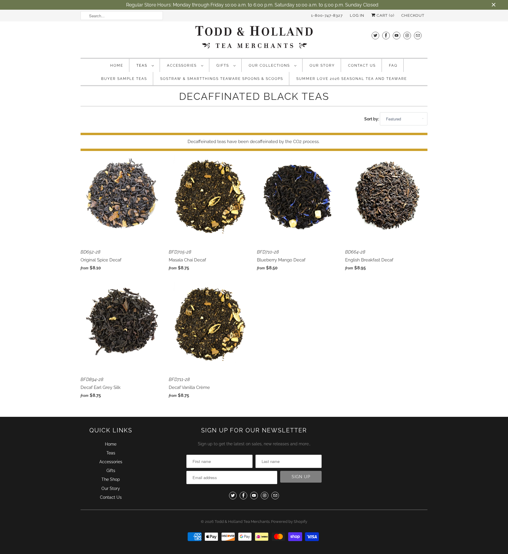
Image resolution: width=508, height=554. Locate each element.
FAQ (393, 65)
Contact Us (362, 65)
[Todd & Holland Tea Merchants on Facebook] (386, 35)
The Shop (110, 479)
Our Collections (270, 65)
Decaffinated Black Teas (254, 96)
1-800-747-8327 (327, 15)
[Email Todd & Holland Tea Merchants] (418, 35)
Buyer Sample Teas (124, 79)
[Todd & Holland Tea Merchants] (254, 39)
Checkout (413, 15)
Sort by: (372, 119)
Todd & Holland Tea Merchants (242, 521)
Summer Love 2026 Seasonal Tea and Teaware (351, 79)
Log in (357, 15)
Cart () (384, 15)
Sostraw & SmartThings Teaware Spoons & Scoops (221, 79)
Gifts (223, 65)
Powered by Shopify (289, 521)
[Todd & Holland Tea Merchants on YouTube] (396, 35)
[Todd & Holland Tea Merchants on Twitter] (375, 35)
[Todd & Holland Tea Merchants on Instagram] (407, 35)
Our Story (322, 65)
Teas (142, 65)
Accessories (182, 65)
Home (116, 65)
